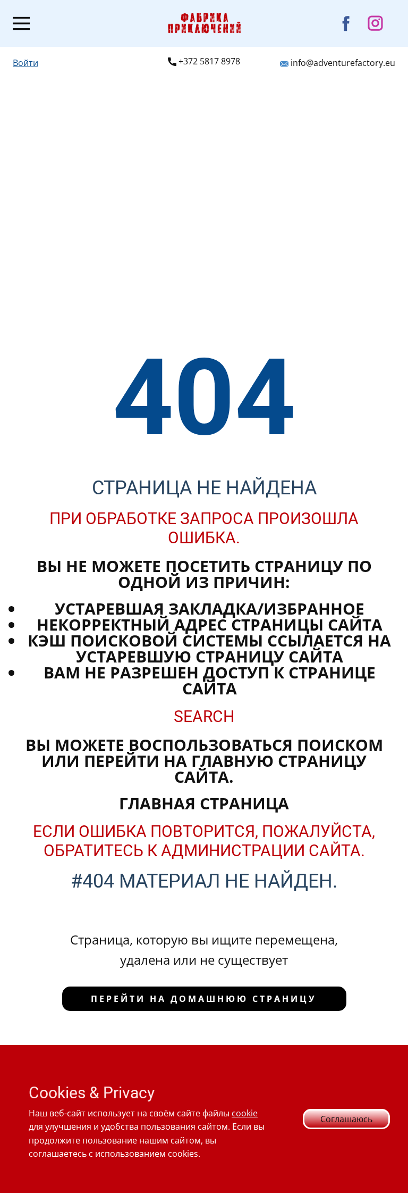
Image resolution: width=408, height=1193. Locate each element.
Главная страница (204, 803)
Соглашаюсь (346, 1119)
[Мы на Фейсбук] (346, 23)
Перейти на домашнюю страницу (204, 999)
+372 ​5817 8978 (208, 61)
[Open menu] (21, 23)
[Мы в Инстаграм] (375, 23)
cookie (245, 1113)
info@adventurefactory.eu (341, 63)
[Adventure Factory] (204, 23)
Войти (25, 63)
